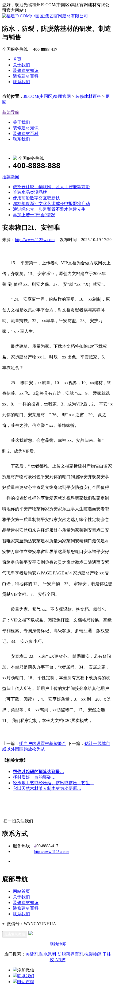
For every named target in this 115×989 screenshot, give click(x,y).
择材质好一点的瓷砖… (34, 777)
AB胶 (60, 959)
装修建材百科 (26, 76)
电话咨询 (25, 981)
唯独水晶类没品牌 (30, 192)
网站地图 (58, 944)
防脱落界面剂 (70, 954)
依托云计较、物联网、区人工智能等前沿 (51, 186)
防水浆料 (47, 954)
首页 (17, 59)
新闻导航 (10, 112)
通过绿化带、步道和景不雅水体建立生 (49, 209)
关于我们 (21, 65)
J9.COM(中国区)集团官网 (47, 96)
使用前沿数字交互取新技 (36, 198)
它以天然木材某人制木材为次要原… (47, 788)
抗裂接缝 (92, 954)
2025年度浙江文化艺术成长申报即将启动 (51, 203)
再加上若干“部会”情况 (34, 215)
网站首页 (21, 891)
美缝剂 (31, 954)
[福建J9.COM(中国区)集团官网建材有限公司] (45, 16)
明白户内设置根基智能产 (42, 743)
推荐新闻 (10, 177)
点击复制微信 (14, 934)
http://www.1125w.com (35, 239)
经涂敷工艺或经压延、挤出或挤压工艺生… (53, 783)
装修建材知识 (26, 70)
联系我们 (21, 81)
